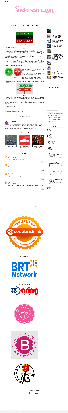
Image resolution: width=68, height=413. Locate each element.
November (51, 141)
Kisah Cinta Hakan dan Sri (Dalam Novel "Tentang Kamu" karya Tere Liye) (57, 36)
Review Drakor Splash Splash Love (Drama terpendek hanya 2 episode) (57, 41)
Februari (50, 152)
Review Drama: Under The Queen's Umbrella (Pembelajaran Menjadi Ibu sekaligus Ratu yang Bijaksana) (57, 30)
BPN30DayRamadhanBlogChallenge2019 (55, 113)
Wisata (49, 109)
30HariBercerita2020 (51, 117)
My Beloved (55, 107)
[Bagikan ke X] (39, 113)
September (51, 143)
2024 (49, 131)
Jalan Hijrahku (51, 186)
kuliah (53, 121)
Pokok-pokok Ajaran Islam (53, 161)
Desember (51, 140)
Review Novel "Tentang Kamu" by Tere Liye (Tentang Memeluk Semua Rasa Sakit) (57, 72)
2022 (49, 134)
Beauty (49, 105)
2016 (49, 188)
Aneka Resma (20, 411)
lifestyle (53, 105)
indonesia (56, 109)
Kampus (49, 121)
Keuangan (49, 119)
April (50, 149)
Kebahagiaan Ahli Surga (53, 184)
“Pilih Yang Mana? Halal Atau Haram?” (55, 171)
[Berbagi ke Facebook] (37, 113)
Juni (50, 147)
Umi (50, 172)
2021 (49, 135)
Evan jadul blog (10, 156)
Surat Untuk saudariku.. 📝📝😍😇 (55, 157)
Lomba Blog (50, 111)
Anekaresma (51, 181)
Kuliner (52, 115)
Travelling (50, 107)
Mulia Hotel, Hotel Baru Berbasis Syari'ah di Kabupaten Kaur (56, 51)
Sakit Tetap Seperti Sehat (53, 162)
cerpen (59, 107)
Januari (50, 153)
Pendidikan (58, 117)
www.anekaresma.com (11, 411)
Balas (43, 161)
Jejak (57, 105)
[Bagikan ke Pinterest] (41, 113)
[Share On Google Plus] (43, 113)
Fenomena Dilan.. (52, 156)
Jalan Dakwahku (26, 116)
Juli (50, 146)
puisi (52, 109)
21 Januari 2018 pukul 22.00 (12, 157)
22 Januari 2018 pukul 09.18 (12, 183)
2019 (49, 137)
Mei (50, 148)
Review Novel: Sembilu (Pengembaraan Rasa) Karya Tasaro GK (57, 77)
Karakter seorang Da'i (53, 170)
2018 (49, 138)
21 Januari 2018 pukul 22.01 (12, 174)
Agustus (50, 144)
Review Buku (55, 119)
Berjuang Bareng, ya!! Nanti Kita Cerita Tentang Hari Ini (57, 46)
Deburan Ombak (52, 178)
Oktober (50, 142)
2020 (49, 136)
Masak (49, 115)
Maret (50, 150)
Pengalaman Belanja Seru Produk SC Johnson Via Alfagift (57, 67)
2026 (49, 129)
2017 (49, 187)
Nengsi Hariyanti (11, 182)
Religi (59, 119)
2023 (49, 132)
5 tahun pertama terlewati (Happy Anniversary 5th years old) (57, 62)
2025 (49, 130)
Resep (56, 115)
